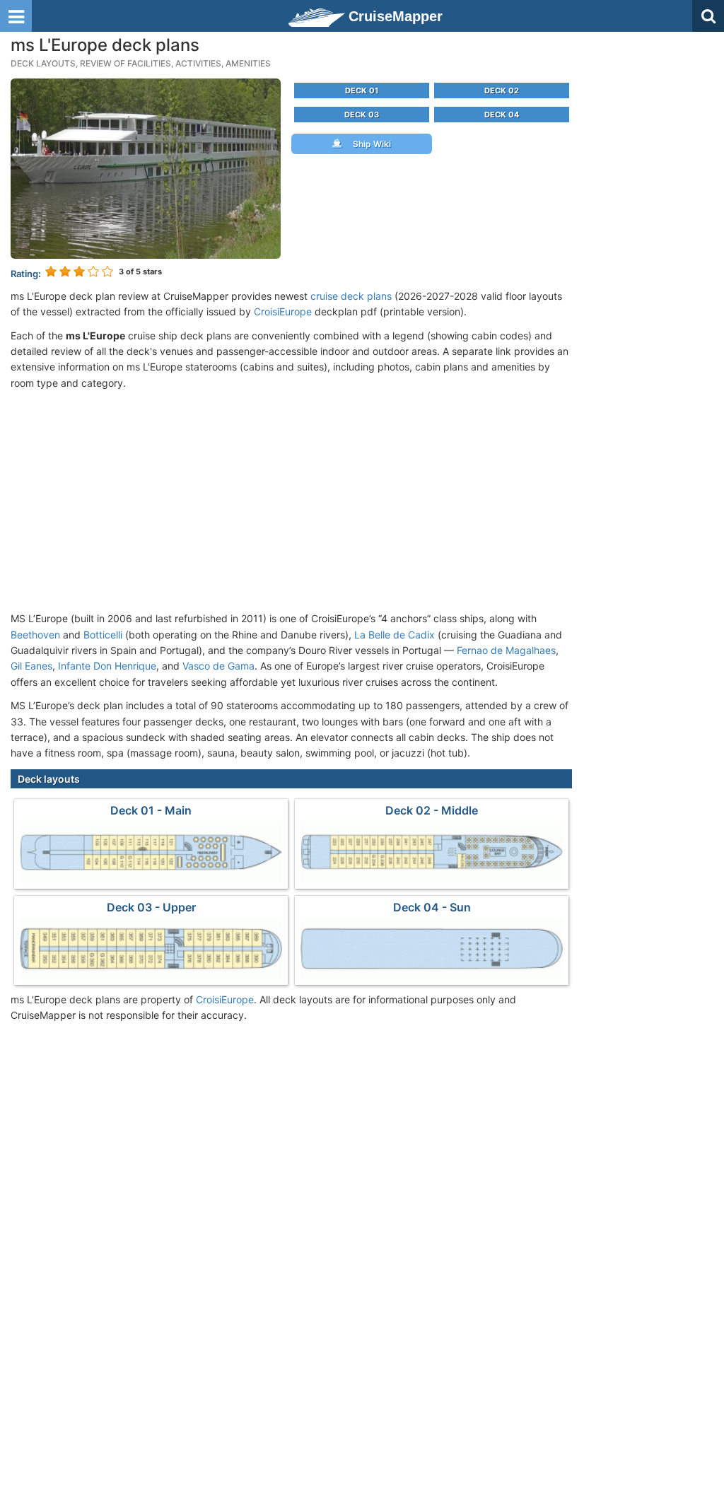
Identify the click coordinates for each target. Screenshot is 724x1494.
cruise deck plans (351, 296)
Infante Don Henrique (107, 666)
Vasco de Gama (218, 666)
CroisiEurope (283, 311)
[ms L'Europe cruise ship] (146, 167)
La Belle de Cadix (394, 635)
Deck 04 (501, 114)
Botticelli (102, 635)
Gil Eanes (31, 666)
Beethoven (35, 635)
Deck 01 (361, 90)
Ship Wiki (368, 144)
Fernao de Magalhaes (506, 650)
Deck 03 (361, 114)
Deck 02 (501, 90)
